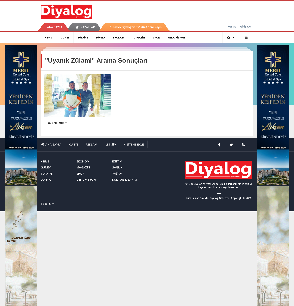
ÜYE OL (232, 26)
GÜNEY (65, 37)
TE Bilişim (47, 204)
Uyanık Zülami (58, 123)
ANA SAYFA (54, 27)
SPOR (156, 37)
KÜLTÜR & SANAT (125, 179)
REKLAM (91, 144)
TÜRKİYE (83, 37)
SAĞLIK (117, 167)
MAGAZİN (139, 37)
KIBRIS (49, 37)
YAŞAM (117, 173)
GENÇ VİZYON (176, 37)
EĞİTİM (117, 161)
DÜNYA (100, 37)
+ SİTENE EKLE (134, 144)
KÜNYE (73, 144)
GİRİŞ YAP (245, 26)
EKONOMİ (119, 37)
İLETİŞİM (110, 144)
